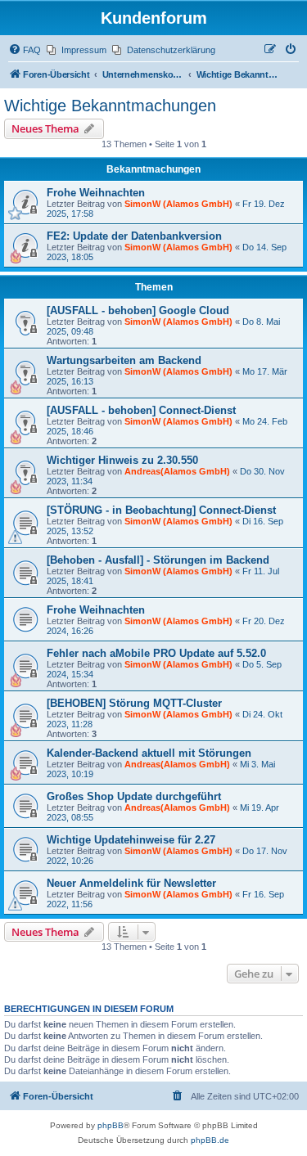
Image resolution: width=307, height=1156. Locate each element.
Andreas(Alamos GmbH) (177, 471)
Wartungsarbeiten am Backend (124, 360)
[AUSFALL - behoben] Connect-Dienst (141, 410)
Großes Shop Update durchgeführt (134, 796)
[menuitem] (24, 50)
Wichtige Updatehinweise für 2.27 (131, 840)
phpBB (110, 1125)
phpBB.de (210, 1140)
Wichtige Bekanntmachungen (110, 106)
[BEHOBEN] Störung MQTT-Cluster (134, 703)
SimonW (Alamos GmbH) (178, 204)
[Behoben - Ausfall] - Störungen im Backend (158, 560)
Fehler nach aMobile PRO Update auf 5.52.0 (156, 653)
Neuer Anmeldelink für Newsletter (131, 883)
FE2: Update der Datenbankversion (134, 236)
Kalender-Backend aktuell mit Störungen (149, 753)
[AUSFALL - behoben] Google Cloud (138, 310)
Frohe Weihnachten (96, 193)
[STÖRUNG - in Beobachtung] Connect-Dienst (161, 510)
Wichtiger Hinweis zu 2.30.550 (122, 460)
